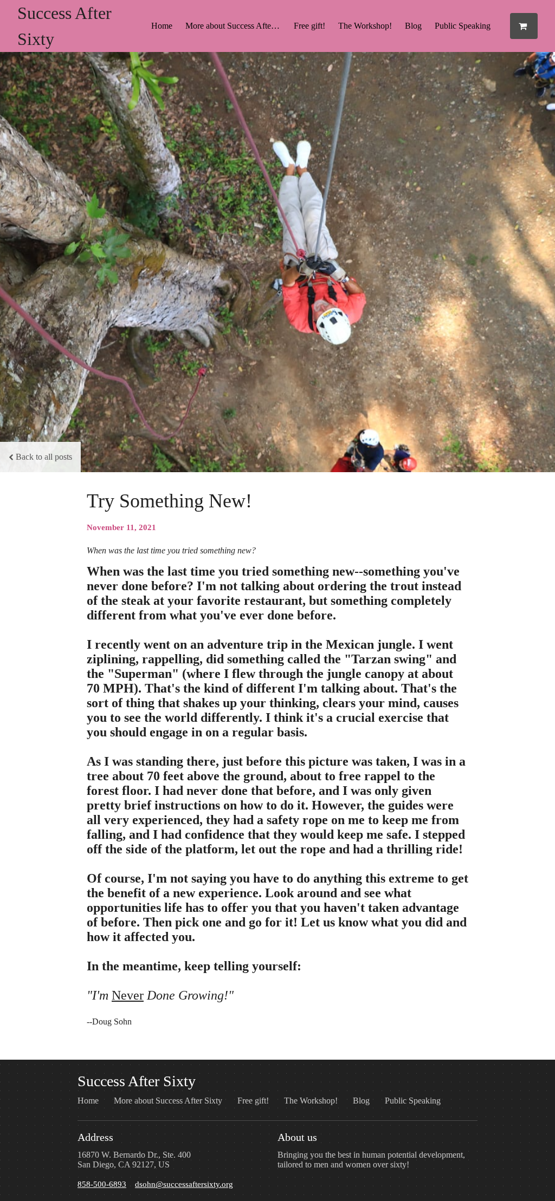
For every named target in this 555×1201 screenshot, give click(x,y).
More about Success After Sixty (236, 25)
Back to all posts (44, 456)
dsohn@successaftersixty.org (184, 1184)
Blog (413, 25)
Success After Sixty (137, 1081)
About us (297, 1137)
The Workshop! (365, 25)
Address (95, 1137)
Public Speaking (463, 25)
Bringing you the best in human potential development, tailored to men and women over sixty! (371, 1159)
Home (161, 25)
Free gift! (309, 25)
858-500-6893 (102, 1184)
